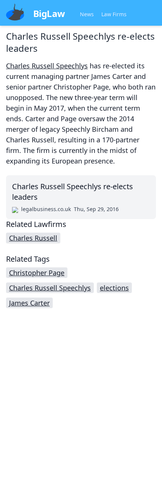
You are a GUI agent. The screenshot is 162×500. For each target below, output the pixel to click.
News (87, 14)
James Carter (29, 302)
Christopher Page (36, 272)
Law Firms (114, 14)
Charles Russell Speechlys (47, 65)
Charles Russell (33, 237)
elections (114, 287)
